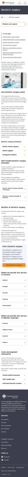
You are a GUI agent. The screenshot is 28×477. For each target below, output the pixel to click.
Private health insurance (11, 375)
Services (3, 422)
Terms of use (11, 467)
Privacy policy (20, 467)
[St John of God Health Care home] (10, 396)
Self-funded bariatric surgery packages (14, 39)
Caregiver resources (7, 439)
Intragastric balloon (10, 155)
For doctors (4, 442)
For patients (5, 419)
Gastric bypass (8, 151)
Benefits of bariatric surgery (11, 42)
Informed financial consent (12, 383)
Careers (3, 432)
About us (4, 448)
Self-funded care (9, 379)
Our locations (5, 429)
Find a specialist (6, 425)
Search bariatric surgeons (14, 265)
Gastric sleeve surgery (10, 146)
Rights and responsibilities (8, 471)
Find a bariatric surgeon (10, 45)
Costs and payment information (12, 57)
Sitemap (3, 467)
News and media (6, 445)
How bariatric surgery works (11, 37)
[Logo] (7, 2)
